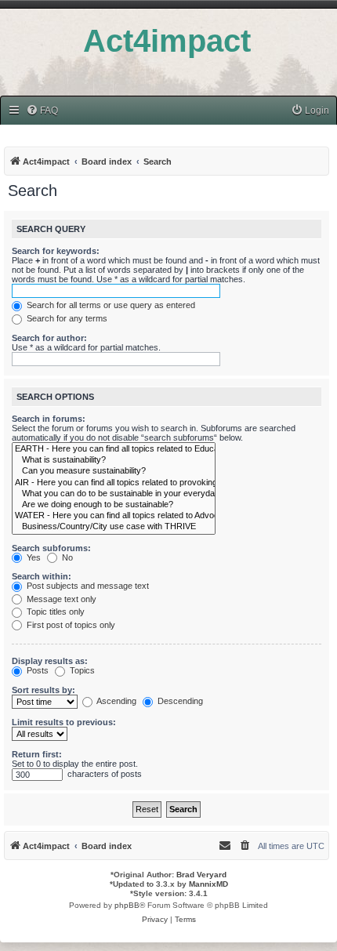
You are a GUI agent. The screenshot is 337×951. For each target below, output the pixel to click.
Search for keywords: (56, 251)
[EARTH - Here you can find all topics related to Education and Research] (113, 449)
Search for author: (49, 338)
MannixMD (208, 884)
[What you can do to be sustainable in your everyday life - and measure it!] (113, 493)
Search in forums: (48, 418)
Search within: (41, 576)
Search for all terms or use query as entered (109, 305)
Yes (32, 557)
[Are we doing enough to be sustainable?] (113, 504)
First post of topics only (69, 625)
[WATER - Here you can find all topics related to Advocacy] (113, 515)
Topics (81, 670)
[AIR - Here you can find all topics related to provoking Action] (113, 482)
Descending (179, 701)
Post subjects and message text (86, 585)
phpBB (127, 905)
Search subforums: (51, 548)
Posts (36, 670)
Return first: (37, 754)
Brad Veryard (201, 874)
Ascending (115, 701)
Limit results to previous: (64, 722)
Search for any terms (65, 318)
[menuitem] (42, 111)
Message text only (60, 599)
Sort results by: (43, 690)
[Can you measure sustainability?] (113, 471)
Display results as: (50, 661)
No (66, 557)
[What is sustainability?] (113, 460)
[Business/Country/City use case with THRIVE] (113, 526)
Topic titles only (54, 611)
